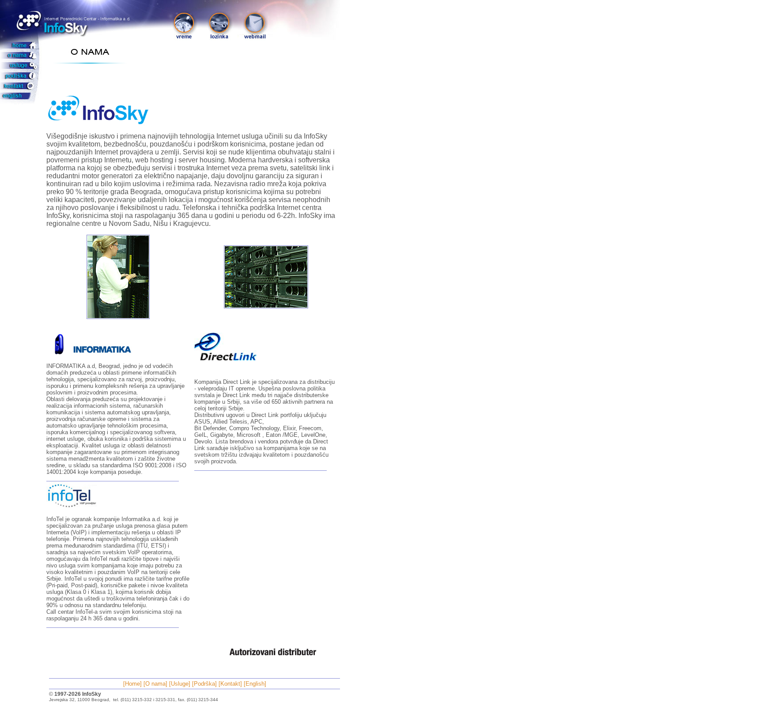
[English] (255, 683)
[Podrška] (204, 683)
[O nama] (155, 683)
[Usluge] (179, 683)
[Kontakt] (230, 683)
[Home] (132, 683)
